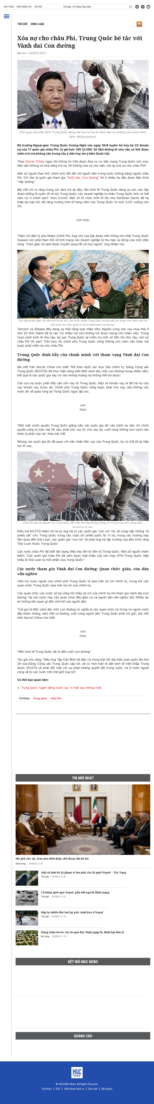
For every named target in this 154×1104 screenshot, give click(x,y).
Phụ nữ (38, 6)
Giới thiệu (9, 6)
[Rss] (137, 7)
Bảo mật (92, 1088)
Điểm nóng (21, 863)
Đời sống (45, 936)
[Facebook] (143, 7)
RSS (58, 1088)
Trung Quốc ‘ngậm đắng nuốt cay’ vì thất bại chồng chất (61, 688)
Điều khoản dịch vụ (74, 1088)
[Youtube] (148, 7)
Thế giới (22, 24)
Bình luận (37, 24)
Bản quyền (106, 1088)
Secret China (34, 161)
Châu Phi (56, 698)
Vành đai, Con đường (83, 177)
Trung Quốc (40, 698)
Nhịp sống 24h (24, 6)
